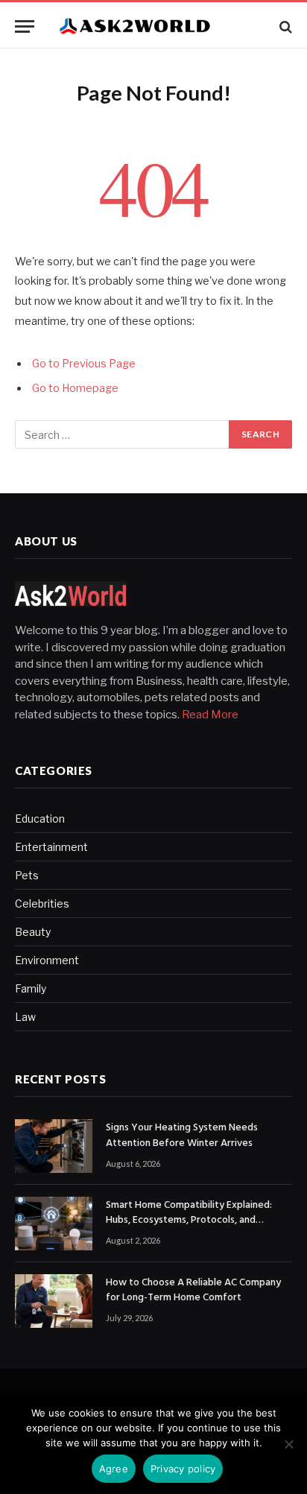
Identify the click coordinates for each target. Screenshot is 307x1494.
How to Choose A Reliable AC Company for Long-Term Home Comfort (193, 1290)
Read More (210, 714)
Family (30, 988)
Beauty (33, 931)
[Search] (284, 26)
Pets (27, 875)
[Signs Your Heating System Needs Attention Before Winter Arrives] (53, 1146)
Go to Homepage (75, 388)
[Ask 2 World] (161, 26)
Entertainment (51, 847)
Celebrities (42, 903)
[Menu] (24, 26)
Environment (47, 960)
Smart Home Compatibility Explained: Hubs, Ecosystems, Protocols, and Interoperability (189, 1220)
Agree (113, 1469)
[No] (288, 1444)
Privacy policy (183, 1469)
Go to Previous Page (84, 363)
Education (40, 818)
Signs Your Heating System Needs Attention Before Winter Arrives (182, 1135)
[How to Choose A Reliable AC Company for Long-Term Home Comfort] (53, 1301)
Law (25, 1016)
